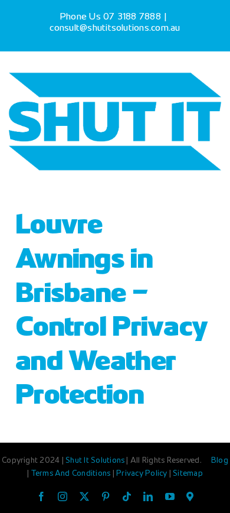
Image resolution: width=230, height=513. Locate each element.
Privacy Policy (142, 474)
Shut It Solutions (94, 461)
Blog (219, 461)
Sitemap (188, 474)
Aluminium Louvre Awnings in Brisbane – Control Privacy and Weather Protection (111, 295)
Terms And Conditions (72, 474)
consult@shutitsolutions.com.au (115, 28)
